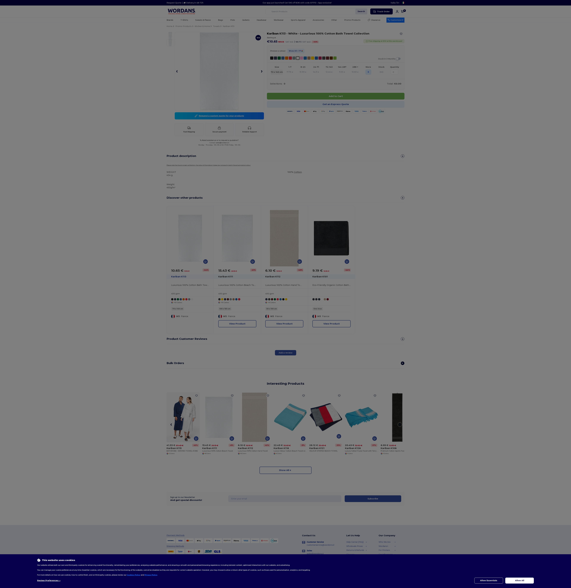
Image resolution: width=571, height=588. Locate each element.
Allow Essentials (488, 580)
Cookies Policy (133, 575)
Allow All (519, 580)
